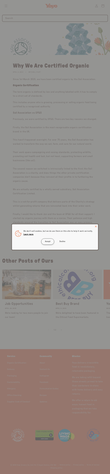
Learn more (28, 235)
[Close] (95, 226)
